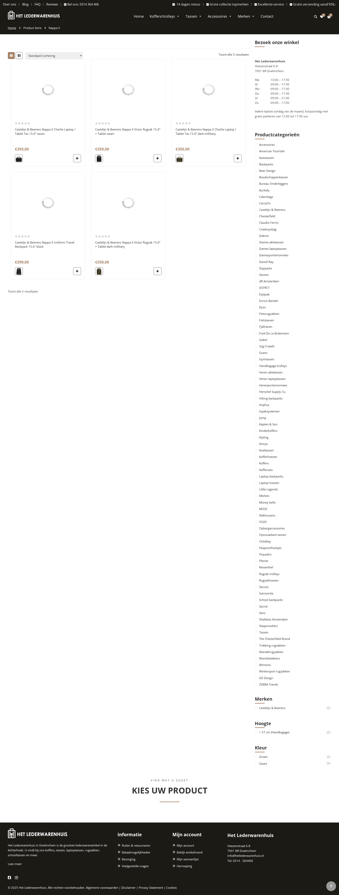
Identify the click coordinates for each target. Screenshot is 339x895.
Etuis (262, 307)
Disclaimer (128, 888)
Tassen (191, 16)
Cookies (171, 888)
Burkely (264, 190)
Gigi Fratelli (266, 346)
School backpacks (271, 600)
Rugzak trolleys (269, 574)
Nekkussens (267, 515)
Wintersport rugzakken (274, 671)
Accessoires (217, 16)
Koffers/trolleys (162, 16)
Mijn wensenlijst (188, 859)
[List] (19, 55)
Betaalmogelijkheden (136, 852)
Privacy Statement (151, 888)
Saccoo (264, 587)
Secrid (263, 606)
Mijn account (185, 845)
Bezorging (128, 859)
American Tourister (272, 151)
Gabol (263, 340)
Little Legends (268, 489)
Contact (267, 16)
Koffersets (266, 470)
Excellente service (271, 4)
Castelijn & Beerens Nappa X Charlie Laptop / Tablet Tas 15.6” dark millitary (206, 131)
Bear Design (267, 171)
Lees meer (15, 864)
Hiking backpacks (270, 398)
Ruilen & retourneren (136, 845)
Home (139, 16)
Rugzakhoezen (269, 580)
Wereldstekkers (269, 658)
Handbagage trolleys (273, 366)
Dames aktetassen (271, 242)
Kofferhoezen (268, 457)
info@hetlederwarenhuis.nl (245, 856)
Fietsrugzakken (269, 314)
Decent (264, 275)
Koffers (264, 463)
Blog (25, 4)
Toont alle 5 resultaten (234, 54)
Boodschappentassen (273, 177)
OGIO (263, 522)
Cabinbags (266, 197)
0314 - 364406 (243, 861)
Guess (263, 353)
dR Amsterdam (269, 281)
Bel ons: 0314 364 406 (83, 4)
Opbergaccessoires (272, 528)
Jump (262, 418)
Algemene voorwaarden (102, 888)
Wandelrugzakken (271, 652)
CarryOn (265, 203)
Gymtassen (266, 359)
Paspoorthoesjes (270, 548)
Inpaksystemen (269, 411)
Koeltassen (266, 450)
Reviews (52, 4)
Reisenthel (266, 567)
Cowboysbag (267, 229)
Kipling (263, 437)
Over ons (9, 4)
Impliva (264, 405)
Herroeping (184, 866)
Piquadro (265, 554)
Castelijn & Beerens (272, 210)
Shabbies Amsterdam (273, 619)
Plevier (263, 561)
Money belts (267, 502)
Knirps (263, 444)
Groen (263, 756)
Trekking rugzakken (272, 645)
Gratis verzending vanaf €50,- (314, 4)
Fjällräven (265, 327)
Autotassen (266, 158)
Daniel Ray (266, 262)
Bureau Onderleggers (273, 184)
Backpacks (266, 164)
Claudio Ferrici (269, 223)
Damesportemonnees (273, 255)
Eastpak (264, 294)
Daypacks (265, 268)
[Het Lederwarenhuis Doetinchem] (34, 15)
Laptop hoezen (269, 483)
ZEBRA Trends (268, 684)
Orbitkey (265, 541)
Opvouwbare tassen (272, 535)
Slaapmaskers (268, 626)
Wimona (265, 665)
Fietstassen (266, 320)
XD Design (266, 678)
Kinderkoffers (268, 431)
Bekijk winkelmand (189, 852)
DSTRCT (264, 288)
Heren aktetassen (270, 372)
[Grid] (11, 55)
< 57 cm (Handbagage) (274, 732)
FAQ (37, 4)
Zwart (263, 763)
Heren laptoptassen (272, 379)
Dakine (264, 236)
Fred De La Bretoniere (274, 333)
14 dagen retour (188, 4)
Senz (262, 613)
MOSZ (263, 509)
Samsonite (266, 593)
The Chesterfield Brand (274, 639)
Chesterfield (267, 216)
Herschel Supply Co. (272, 392)
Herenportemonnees (273, 385)
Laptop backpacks (271, 476)
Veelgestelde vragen (135, 866)
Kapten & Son (268, 424)
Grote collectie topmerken (229, 4)
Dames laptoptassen (273, 249)
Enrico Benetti (268, 301)
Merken (244, 16)
